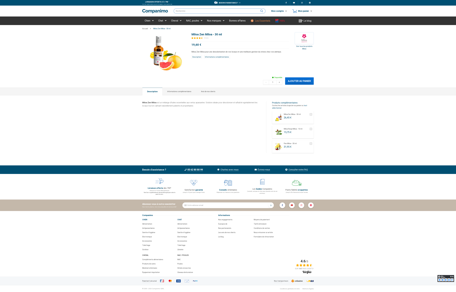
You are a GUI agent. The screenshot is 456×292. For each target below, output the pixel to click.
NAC (179, 259)
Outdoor (145, 249)
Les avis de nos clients (226, 232)
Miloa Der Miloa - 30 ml (292, 114)
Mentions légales (308, 289)
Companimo (147, 215)
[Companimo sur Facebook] (286, 2)
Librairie (180, 249)
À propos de (222, 224)
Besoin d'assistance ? (228, 3)
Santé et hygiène (148, 232)
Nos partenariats (224, 228)
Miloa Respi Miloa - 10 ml (293, 129)
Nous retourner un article (263, 232)
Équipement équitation (151, 272)
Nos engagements (225, 220)
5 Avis (206, 38)
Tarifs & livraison (260, 224)
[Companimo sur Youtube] (294, 2)
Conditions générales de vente (290, 289)
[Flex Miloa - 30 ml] (278, 146)
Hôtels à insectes (184, 268)
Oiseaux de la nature (185, 272)
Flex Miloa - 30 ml (290, 143)
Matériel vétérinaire (149, 268)
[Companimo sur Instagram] (302, 2)
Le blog (221, 237)
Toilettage (146, 245)
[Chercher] (263, 11)
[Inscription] (271, 205)
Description (196, 57)
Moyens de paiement (262, 220)
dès (156, 2)
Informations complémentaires (217, 57)
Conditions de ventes (262, 228)
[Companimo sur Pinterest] (310, 2)
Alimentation (147, 224)
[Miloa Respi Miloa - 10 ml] (278, 132)
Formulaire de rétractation (264, 237)
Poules (180, 264)
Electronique (147, 237)
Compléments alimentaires (152, 259)
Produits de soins (149, 264)
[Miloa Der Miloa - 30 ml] (278, 117)
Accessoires (147, 241)
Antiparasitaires (148, 228)
